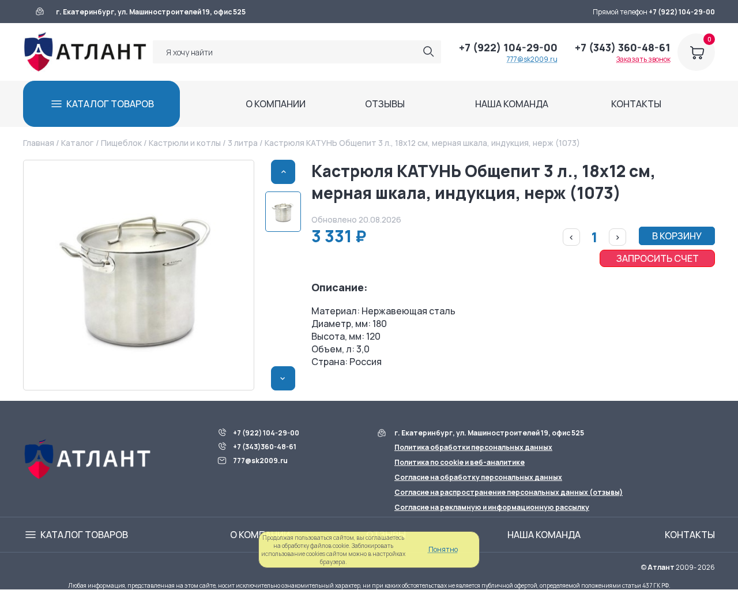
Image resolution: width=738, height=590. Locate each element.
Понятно (443, 549)
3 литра (243, 142)
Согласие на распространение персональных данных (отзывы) (508, 492)
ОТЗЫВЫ (385, 103)
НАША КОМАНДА (511, 103)
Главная (38, 142)
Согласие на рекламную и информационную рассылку (491, 507)
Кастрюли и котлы (185, 142)
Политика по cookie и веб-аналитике (459, 462)
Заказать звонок (643, 59)
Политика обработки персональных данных (473, 447)
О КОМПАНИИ (276, 103)
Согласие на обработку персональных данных (478, 477)
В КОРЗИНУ (677, 236)
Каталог (77, 142)
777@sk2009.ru (532, 59)
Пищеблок (121, 142)
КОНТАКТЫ (636, 103)
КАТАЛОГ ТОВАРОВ (110, 103)
